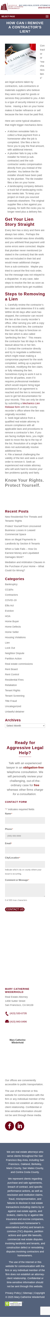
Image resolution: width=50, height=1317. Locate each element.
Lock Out (10, 647)
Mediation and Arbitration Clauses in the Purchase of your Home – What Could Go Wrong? (25, 566)
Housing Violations (15, 637)
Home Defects (13, 626)
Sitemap (27, 1293)
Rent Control (12, 674)
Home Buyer (12, 621)
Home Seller (12, 632)
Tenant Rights (12, 690)
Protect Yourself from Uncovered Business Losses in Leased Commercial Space (23, 530)
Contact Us (15, 909)
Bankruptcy (11, 584)
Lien (7, 642)
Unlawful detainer (14, 711)
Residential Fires (14, 679)
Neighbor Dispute (14, 653)
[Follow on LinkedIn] (19, 1126)
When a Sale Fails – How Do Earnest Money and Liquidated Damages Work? (22, 553)
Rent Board (11, 669)
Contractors (11, 594)
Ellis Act (9, 605)
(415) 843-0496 (18, 1021)
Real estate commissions (19, 664)
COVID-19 (11, 600)
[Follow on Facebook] (9, 1126)
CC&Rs (9, 589)
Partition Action (13, 658)
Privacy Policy (13, 1293)
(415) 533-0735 (44, 8)
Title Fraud (11, 701)
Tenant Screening (14, 695)
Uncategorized (13, 706)
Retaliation (11, 685)
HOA (7, 616)
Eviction (9, 610)
